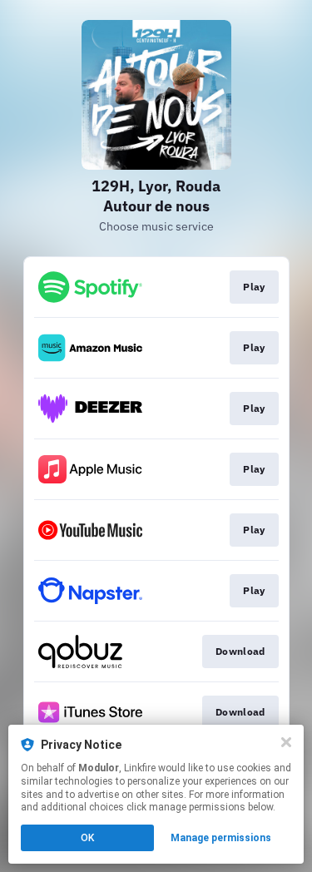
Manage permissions (221, 838)
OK (87, 838)
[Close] (286, 742)
